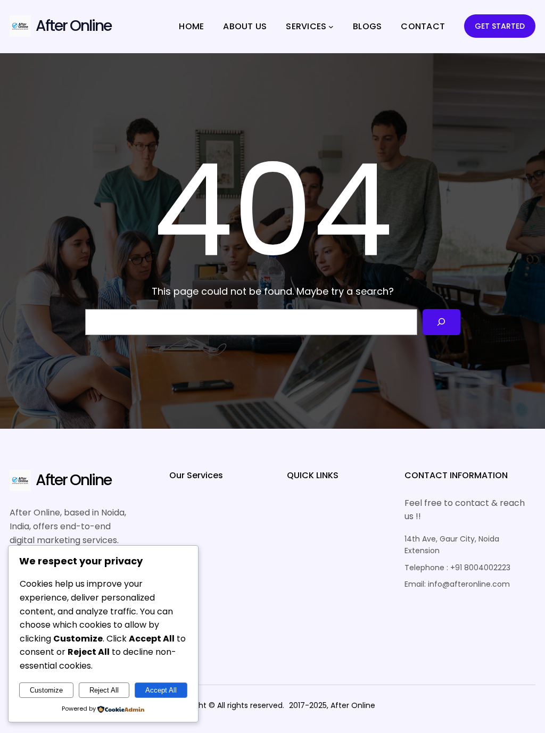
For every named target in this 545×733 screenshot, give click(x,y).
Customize (46, 690)
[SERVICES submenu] (331, 26)
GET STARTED (500, 26)
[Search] (441, 322)
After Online (73, 25)
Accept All (161, 690)
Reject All (104, 690)
